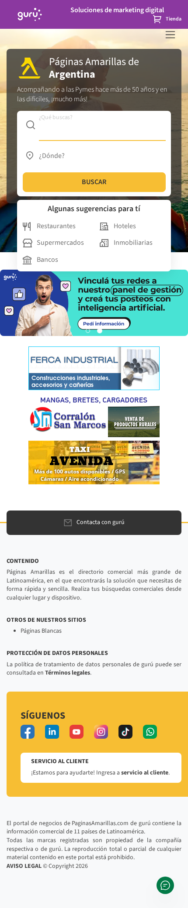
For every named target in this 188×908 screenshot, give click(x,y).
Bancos (47, 259)
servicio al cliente (144, 772)
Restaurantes (56, 226)
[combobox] (94, 124)
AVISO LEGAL (24, 866)
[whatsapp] (150, 732)
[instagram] (101, 732)
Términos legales (67, 672)
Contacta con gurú (101, 522)
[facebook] (28, 732)
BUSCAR (94, 182)
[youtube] (77, 732)
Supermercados (60, 242)
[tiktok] (125, 732)
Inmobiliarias (133, 242)
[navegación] (170, 34)
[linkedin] (52, 732)
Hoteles (125, 226)
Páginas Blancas (41, 631)
